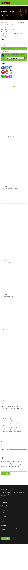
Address (5, 43)
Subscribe (5, 473)
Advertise (4, 516)
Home (2, 15)
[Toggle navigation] (25, 3)
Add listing (4, 519)
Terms (3, 508)
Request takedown (7, 51)
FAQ (3, 512)
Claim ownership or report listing (10, 48)
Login (3, 521)
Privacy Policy (5, 510)
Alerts (4, 45)
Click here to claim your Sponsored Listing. (15, 58)
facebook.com (4, 453)
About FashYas (5, 505)
